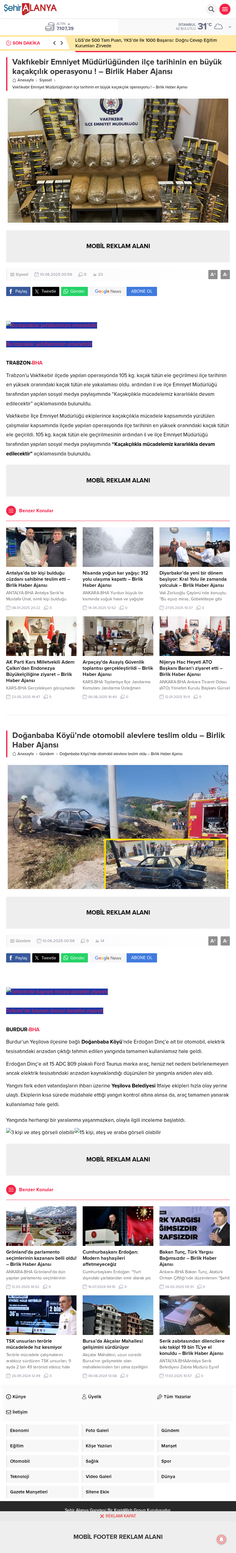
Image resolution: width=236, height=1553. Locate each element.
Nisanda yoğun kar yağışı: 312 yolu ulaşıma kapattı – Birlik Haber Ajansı (115, 579)
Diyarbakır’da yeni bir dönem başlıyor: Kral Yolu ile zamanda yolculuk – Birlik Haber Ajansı (193, 579)
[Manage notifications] (221, 1539)
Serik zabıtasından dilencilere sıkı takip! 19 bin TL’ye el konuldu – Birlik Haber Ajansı (192, 1347)
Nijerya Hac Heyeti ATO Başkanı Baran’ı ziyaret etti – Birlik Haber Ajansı (190, 668)
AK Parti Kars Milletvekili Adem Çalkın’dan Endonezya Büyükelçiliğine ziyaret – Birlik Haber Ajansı (40, 671)
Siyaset (45, 80)
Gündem (46, 753)
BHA (37, 363)
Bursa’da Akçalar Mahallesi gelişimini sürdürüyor (113, 1344)
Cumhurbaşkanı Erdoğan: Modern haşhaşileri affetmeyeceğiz (110, 1258)
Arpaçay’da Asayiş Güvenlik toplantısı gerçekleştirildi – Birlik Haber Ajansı (118, 668)
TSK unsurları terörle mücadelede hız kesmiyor (34, 1344)
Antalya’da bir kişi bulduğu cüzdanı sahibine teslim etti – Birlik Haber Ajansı (38, 579)
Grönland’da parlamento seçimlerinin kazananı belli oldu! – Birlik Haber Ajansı (41, 1258)
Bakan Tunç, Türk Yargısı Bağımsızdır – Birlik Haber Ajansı (188, 1258)
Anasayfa (26, 80)
